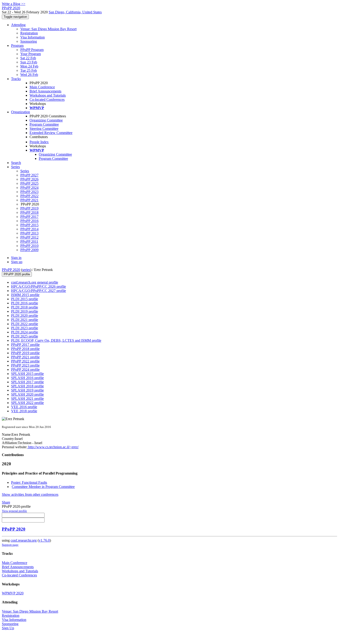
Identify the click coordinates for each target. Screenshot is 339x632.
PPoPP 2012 (29, 237)
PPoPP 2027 (29, 175)
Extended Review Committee (51, 133)
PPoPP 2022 (29, 196)
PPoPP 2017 (29, 217)
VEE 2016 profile (24, 407)
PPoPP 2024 (29, 188)
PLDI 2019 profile (24, 311)
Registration (29, 33)
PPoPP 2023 (29, 192)
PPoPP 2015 (29, 225)
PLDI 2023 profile (24, 328)
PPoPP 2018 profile (25, 349)
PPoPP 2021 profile (25, 357)
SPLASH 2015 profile (27, 374)
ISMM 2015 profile (25, 295)
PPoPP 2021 (29, 200)
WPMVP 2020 (13, 593)
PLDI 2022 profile (24, 324)
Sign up (16, 262)
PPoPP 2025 (29, 183)
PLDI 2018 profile (24, 307)
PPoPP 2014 (29, 229)
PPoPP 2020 (11, 270)
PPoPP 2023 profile (25, 365)
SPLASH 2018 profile (27, 386)
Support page (10, 544)
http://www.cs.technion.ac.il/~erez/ (53, 447)
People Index (39, 142)
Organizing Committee (46, 120)
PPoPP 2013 (29, 233)
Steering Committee (44, 129)
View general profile (14, 511)
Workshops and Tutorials (48, 95)
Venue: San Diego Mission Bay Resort (48, 29)
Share (6, 502)
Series (24, 171)
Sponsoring (28, 41)
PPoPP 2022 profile (25, 361)
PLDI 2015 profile (24, 299)
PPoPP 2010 (29, 246)
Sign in (16, 258)
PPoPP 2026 (29, 179)
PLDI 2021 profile (24, 320)
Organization (20, 112)
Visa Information (32, 37)
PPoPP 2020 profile (17, 274)
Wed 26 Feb (29, 75)
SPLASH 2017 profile (27, 382)
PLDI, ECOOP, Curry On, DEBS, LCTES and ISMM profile (56, 340)
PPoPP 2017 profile (25, 345)
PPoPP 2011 (29, 241)
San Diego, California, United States (75, 12)
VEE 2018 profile (24, 411)
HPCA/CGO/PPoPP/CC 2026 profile (38, 286)
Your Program (30, 54)
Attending (18, 25)
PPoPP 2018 (29, 212)
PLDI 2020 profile (24, 315)
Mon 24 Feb (29, 66)
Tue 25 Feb (28, 70)
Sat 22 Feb (28, 58)
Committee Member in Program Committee (43, 487)
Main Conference (42, 87)
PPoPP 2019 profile (25, 353)
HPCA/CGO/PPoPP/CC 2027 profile (38, 291)
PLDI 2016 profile (24, 303)
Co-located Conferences (47, 99)
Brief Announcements (45, 91)
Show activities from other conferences (30, 494)
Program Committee (44, 124)
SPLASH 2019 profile (27, 390)
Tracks (16, 79)
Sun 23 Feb (28, 62)
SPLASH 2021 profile (27, 399)
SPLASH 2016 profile (27, 378)
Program (17, 45)
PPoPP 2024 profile (25, 369)
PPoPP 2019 (29, 208)
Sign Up (8, 628)
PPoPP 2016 (29, 221)
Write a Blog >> (13, 4)
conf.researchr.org (24, 540)
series (26, 270)
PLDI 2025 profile (24, 336)
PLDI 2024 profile (24, 332)
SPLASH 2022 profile (27, 403)
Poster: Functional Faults (29, 482)
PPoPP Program (32, 50)
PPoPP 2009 (29, 250)
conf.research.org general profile (34, 282)
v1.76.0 (44, 540)
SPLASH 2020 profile (27, 394)
